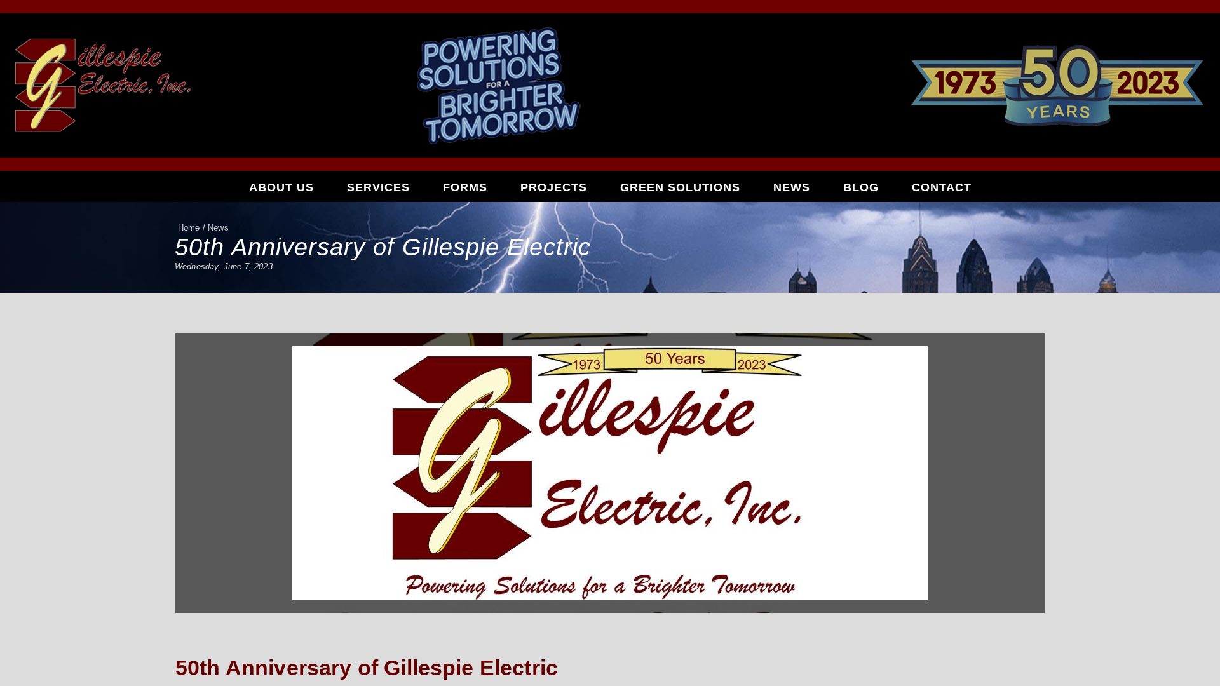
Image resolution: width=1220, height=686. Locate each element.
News (791, 187)
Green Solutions (680, 187)
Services (378, 187)
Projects (553, 187)
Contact (942, 187)
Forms (465, 187)
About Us (281, 187)
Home (189, 227)
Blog (861, 187)
